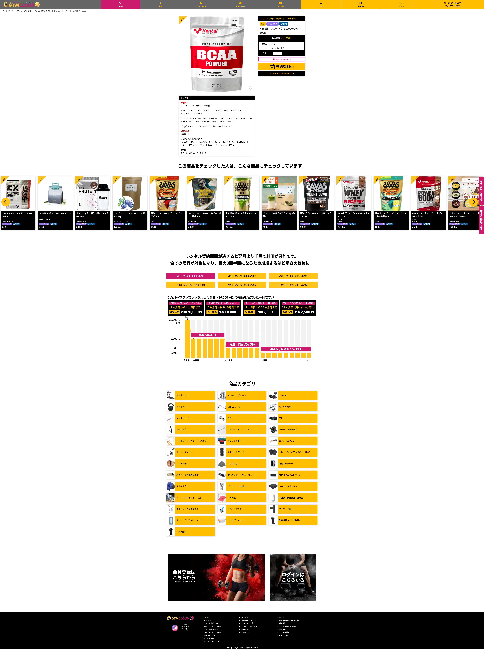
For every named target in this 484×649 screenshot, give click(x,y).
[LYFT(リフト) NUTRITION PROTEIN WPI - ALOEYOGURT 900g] (18, 193)
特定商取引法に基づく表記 (289, 620)
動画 (160, 6)
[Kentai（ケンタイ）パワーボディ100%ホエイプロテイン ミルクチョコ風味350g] (391, 193)
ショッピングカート (249, 626)
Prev (5, 202)
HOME (206, 617)
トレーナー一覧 (247, 623)
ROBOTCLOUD (210, 638)
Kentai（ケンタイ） (278, 48)
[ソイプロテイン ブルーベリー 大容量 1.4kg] (92, 193)
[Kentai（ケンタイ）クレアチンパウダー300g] (465, 193)
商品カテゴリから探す (213, 626)
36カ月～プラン (190, 284)
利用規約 (282, 623)
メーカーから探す (211, 629)
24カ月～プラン (293, 276)
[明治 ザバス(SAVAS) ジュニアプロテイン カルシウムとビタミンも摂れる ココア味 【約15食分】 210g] (130, 193)
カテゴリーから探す (481, 191)
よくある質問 (284, 632)
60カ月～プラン (293, 284)
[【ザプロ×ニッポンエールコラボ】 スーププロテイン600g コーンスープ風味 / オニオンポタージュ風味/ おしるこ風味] (428, 193)
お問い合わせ (240, 6)
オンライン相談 (200, 6)
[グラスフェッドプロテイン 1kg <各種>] (241, 193)
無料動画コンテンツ (249, 620)
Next (473, 202)
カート (321, 4)
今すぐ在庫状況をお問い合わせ (281, 73)
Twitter (185, 628)
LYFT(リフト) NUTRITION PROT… (17, 213)
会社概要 (282, 617)
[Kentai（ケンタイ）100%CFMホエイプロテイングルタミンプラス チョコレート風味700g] (316, 193)
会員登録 (361, 6)
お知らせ (207, 620)
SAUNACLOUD (210, 635)
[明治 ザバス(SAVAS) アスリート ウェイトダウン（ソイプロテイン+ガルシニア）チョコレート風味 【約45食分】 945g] (279, 193)
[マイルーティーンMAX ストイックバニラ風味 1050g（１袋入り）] (167, 193)
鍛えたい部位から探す (481, 220)
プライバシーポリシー (288, 626)
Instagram (175, 628)
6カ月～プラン (190, 276)
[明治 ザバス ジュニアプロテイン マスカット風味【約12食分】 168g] (353, 193)
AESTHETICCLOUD (211, 641)
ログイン (401, 6)
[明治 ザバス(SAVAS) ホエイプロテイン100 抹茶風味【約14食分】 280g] (204, 193)
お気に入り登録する (283, 59)
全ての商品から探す (212, 623)
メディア (244, 617)
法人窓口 (281, 6)
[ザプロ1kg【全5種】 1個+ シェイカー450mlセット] (55, 193)
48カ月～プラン (242, 284)
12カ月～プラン (242, 276)
